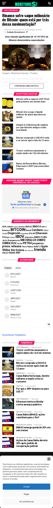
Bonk (28, 230)
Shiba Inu (8, 250)
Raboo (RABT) (33, 247)
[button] (49, 459)
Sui (26, 250)
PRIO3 (24, 247)
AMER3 (10, 227)
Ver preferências (26, 501)
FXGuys (6, 237)
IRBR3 (37, 237)
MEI (23, 240)
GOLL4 (12, 237)
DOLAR (32, 233)
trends (40, 249)
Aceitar (26, 486)
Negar (26, 494)
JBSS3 (4, 240)
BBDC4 (37, 226)
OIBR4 (6, 243)
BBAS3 (28, 226)
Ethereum (41, 233)
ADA (4, 226)
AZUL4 (16, 227)
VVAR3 (12, 252)
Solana (19, 250)
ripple (44, 246)
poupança (37, 243)
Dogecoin (14, 233)
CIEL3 (45, 230)
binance (6, 230)
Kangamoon (14, 240)
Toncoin (30, 250)
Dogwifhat (24, 234)
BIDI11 (44, 227)
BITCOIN (18, 229)
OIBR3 (41, 240)
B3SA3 (22, 227)
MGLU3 (31, 240)
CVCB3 (4, 234)
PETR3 (19, 244)
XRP (18, 252)
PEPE (14, 243)
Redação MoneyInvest (16, 32)
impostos (29, 237)
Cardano (37, 230)
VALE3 (5, 253)
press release (11, 246)
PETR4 (27, 243)
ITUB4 (43, 237)
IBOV (19, 236)
